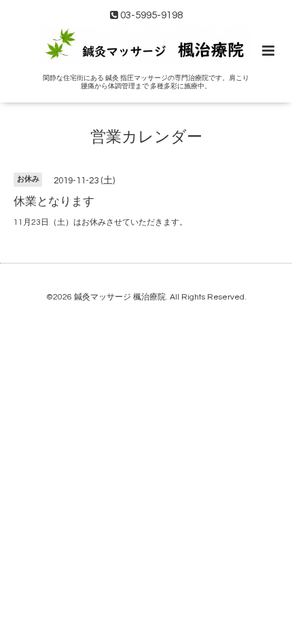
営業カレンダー (146, 137)
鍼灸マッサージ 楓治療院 (120, 297)
